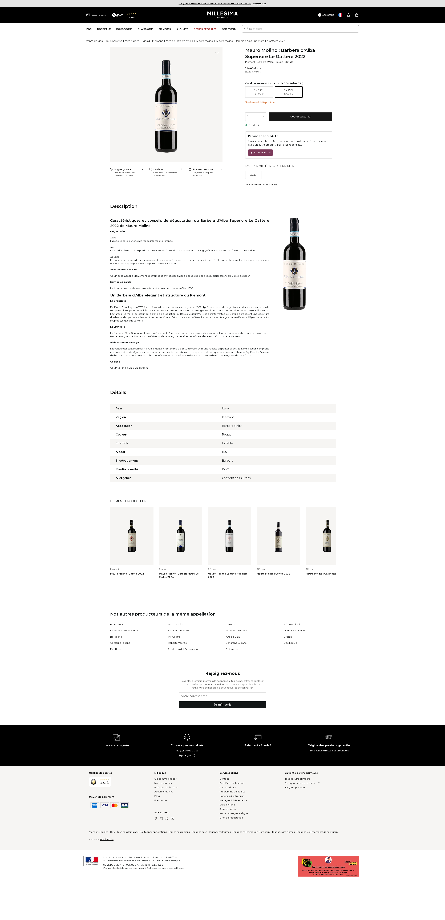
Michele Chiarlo (292, 624)
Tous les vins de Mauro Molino (261, 184)
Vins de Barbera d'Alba (179, 41)
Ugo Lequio (290, 642)
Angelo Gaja (233, 636)
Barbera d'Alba (265, 61)
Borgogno (116, 636)
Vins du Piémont (153, 41)
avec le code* (215, 3)
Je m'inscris (222, 704)
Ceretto (230, 624)
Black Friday (107, 839)
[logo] (222, 15)
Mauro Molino (204, 41)
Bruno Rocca (117, 624)
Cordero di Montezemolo (124, 630)
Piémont (250, 61)
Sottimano (232, 649)
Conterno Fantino (120, 642)
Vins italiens (132, 41)
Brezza (288, 636)
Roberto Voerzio (177, 642)
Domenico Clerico (294, 630)
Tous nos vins (114, 41)
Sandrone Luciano (236, 642)
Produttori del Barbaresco (183, 649)
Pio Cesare (174, 636)
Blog (157, 796)
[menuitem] (89, 29)
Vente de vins (94, 41)
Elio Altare (116, 649)
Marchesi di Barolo (236, 630)
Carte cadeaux (228, 787)
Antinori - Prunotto (178, 630)
